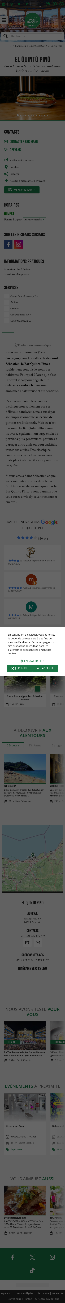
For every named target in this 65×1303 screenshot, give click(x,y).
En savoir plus (34, 661)
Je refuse (21, 668)
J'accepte (47, 668)
